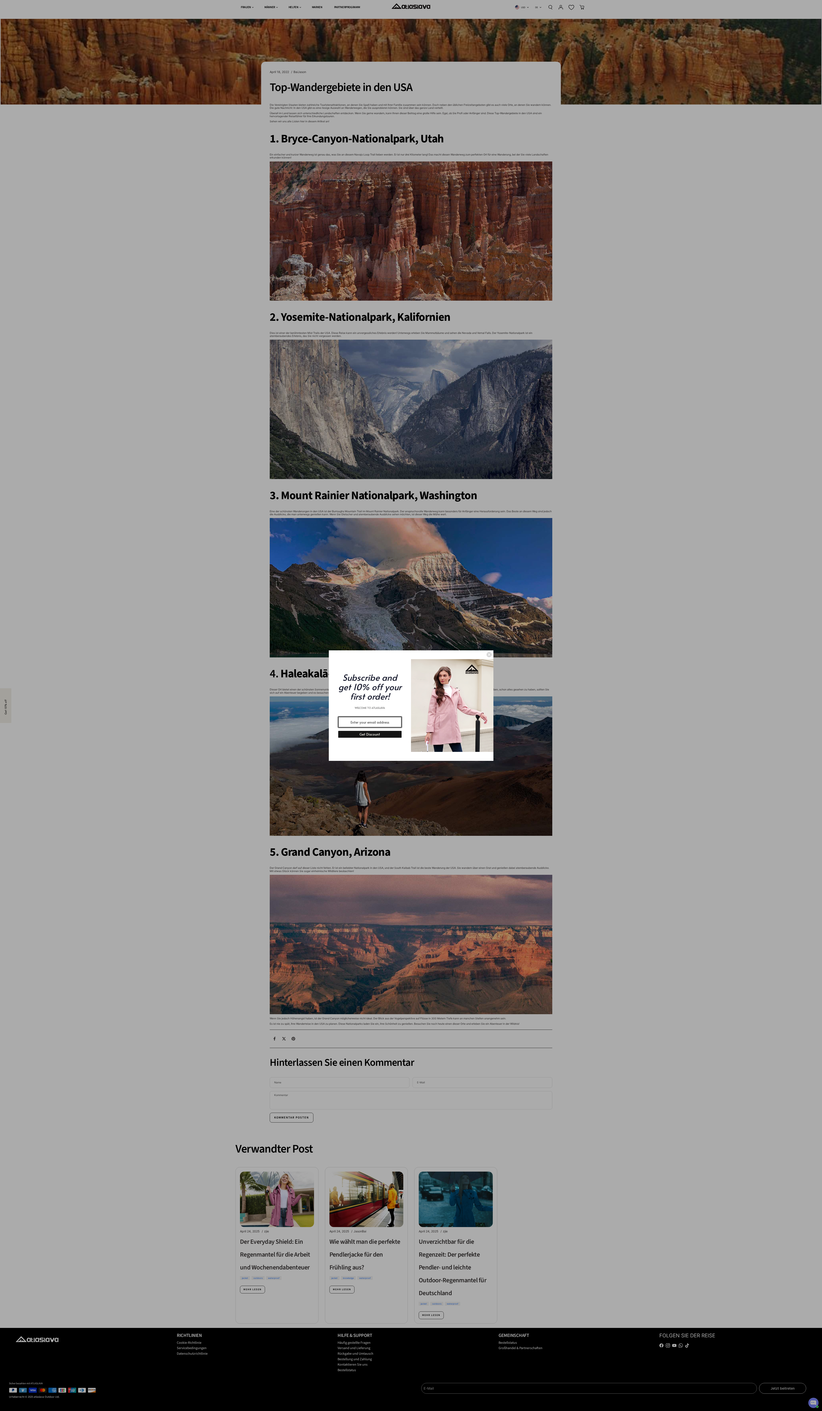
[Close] (489, 654)
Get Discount (369, 734)
